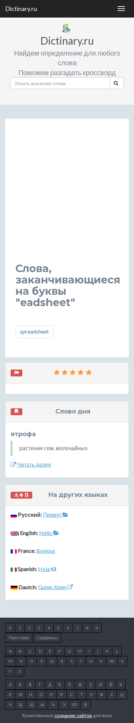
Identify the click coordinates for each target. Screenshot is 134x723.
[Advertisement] (67, 196)
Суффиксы (47, 637)
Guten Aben (52, 587)
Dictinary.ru (21, 8)
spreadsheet (34, 331)
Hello (46, 532)
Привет (53, 514)
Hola (44, 568)
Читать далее (33, 464)
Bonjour (46, 550)
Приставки (19, 637)
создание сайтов (73, 715)
